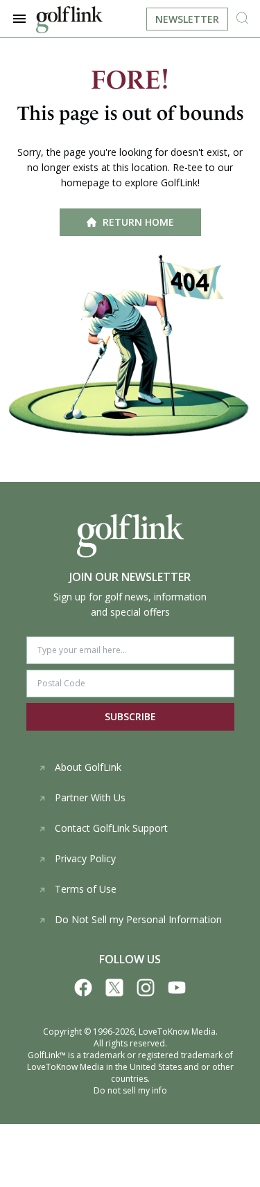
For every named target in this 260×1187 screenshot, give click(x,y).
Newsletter (187, 19)
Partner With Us (90, 797)
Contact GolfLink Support (111, 828)
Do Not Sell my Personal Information (138, 919)
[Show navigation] (19, 18)
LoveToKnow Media (177, 1031)
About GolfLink (88, 767)
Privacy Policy (85, 858)
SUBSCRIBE (130, 716)
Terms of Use (85, 888)
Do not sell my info (130, 1090)
